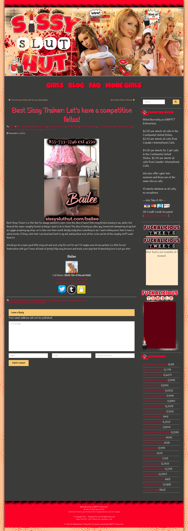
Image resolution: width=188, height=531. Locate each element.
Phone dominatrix (152, 422)
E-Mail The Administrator (73, 524)
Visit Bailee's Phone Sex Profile (72, 279)
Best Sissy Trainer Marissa (121, 100)
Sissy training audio (153, 479)
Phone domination (48, 129)
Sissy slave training (153, 469)
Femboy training (73, 126)
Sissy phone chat (152, 458)
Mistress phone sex (15, 129)
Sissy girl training (152, 427)
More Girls (124, 86)
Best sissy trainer (40, 126)
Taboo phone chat (152, 484)
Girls (55, 86)
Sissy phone (149, 453)
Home (78, 519)
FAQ (95, 86)
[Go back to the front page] (94, 41)
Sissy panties (150, 448)
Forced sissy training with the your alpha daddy (29, 100)
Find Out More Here (156, 216)
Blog (76, 86)
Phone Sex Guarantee (100, 519)
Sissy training (150, 474)
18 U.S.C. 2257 (86, 519)
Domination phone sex (57, 126)
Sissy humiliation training (156, 432)
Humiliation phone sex (124, 126)
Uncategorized (151, 490)
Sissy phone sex (151, 464)
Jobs (110, 519)
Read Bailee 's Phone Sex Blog (71, 283)
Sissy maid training (153, 443)
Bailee (12, 126)
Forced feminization (88, 126)
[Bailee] (71, 266)
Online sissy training (31, 129)
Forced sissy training (105, 126)
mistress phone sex (76, 300)
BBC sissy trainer (24, 126)
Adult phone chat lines (155, 364)
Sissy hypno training (154, 438)
